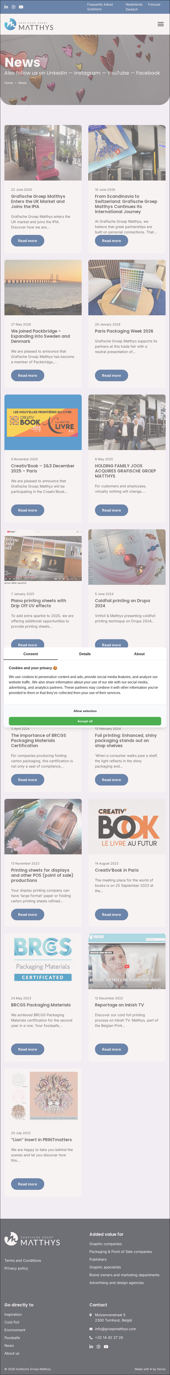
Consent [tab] (30, 654)
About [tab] (139, 654)
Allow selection (85, 711)
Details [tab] (85, 654)
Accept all (85, 721)
